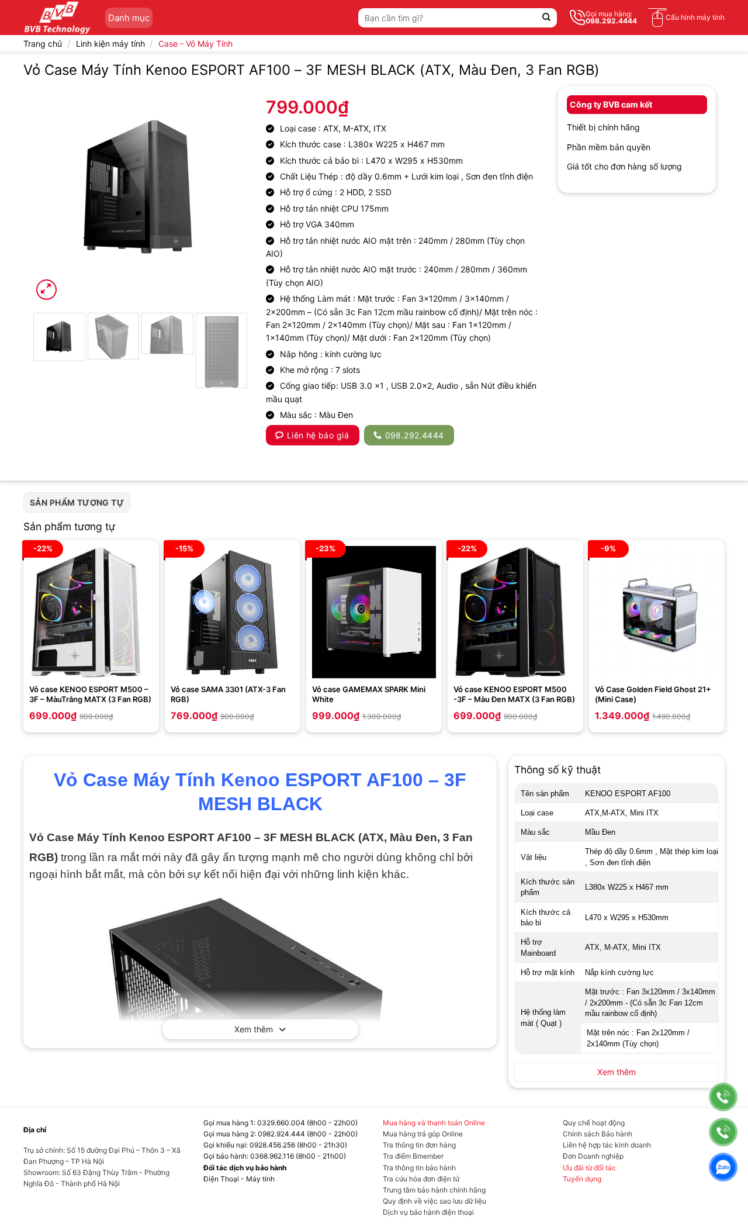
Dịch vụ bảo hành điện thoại (428, 1212)
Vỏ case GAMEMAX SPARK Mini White (368, 694)
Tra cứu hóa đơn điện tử (421, 1178)
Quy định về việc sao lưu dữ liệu (434, 1201)
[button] (46, 289)
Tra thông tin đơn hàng (419, 1144)
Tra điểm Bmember (413, 1156)
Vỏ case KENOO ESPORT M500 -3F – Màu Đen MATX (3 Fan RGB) (514, 694)
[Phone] (723, 1097)
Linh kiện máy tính (110, 44)
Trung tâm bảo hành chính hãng (434, 1189)
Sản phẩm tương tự (77, 502)
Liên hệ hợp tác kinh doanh (607, 1144)
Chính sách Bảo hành (597, 1133)
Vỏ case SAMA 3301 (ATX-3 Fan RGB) (228, 694)
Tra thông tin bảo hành (419, 1167)
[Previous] (51, 194)
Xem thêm (253, 1029)
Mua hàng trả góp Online (423, 1133)
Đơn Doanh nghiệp (593, 1156)
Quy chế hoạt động (594, 1122)
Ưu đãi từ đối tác (589, 1167)
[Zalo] (723, 1167)
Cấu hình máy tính (695, 17)
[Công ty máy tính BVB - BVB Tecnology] (57, 17)
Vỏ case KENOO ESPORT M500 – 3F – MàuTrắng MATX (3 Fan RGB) (90, 694)
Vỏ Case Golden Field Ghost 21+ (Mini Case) (653, 694)
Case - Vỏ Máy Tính (195, 44)
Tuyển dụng (582, 1178)
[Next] (229, 194)
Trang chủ (42, 44)
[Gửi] (546, 17)
